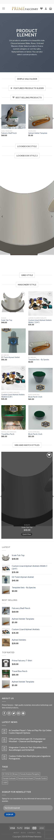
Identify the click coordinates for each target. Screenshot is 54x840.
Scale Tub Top (6, 320)
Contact (31, 833)
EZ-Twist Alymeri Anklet (10, 357)
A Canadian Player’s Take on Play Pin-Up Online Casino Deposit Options (30, 731)
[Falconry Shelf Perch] (13, 116)
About (16, 833)
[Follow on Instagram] (9, 713)
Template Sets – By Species (38, 359)
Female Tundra (41, 778)
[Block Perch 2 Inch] (40, 417)
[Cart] (50, 8)
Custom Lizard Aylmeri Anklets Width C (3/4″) (40, 321)
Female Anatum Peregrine (29, 774)
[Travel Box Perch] (13, 417)
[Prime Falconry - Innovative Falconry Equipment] (25, 8)
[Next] (51, 216)
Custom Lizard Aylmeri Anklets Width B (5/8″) (13, 395)
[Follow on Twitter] (14, 713)
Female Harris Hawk (25, 778)
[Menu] (3, 8)
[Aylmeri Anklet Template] (40, 116)
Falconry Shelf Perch (9, 133)
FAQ (39, 833)
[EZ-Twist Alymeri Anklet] (13, 340)
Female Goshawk (9, 778)
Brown (15, 774)
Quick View (26, 534)
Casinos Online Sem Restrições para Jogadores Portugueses (29, 757)
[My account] (46, 8)
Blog (23, 833)
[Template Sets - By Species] (40, 343)
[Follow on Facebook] (4, 713)
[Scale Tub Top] (13, 303)
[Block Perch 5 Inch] (40, 380)
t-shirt (5, 782)
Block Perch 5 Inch (35, 397)
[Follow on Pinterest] (23, 713)
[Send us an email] (18, 713)
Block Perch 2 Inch (35, 434)
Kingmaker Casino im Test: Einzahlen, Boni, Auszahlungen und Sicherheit (28, 748)
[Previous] (2, 216)
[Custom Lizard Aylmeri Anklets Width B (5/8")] (13, 378)
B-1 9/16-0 (7, 774)
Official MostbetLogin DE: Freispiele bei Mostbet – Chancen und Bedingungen (27, 740)
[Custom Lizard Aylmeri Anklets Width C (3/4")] (40, 303)
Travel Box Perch (7, 434)
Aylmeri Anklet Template (37, 133)
